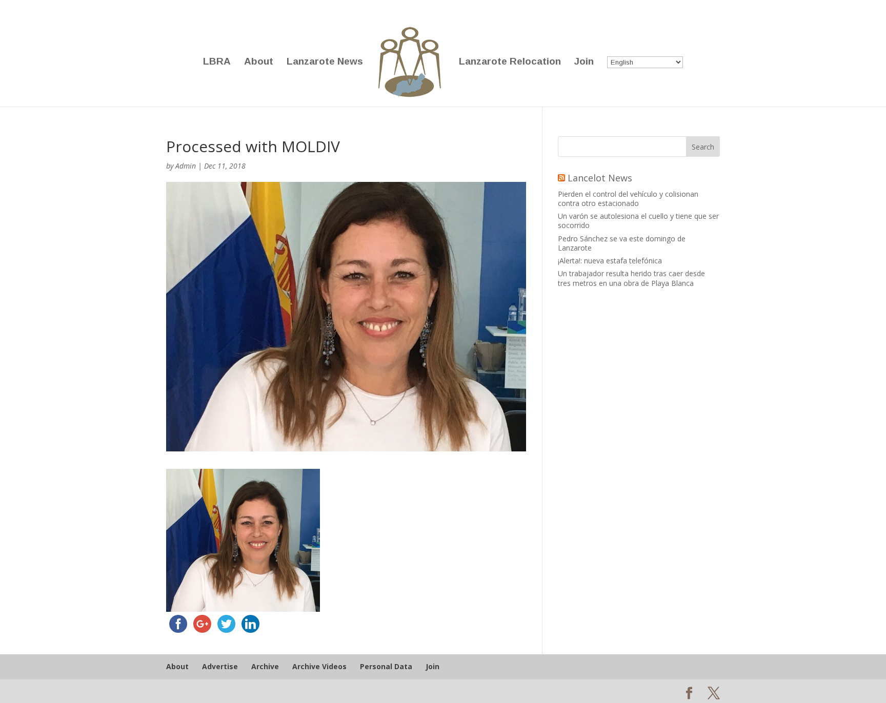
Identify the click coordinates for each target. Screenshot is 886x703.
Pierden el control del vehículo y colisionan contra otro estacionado (628, 198)
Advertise (220, 666)
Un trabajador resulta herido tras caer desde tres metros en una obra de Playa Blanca (631, 277)
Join (584, 62)
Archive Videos (319, 666)
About (258, 62)
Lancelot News (600, 178)
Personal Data (386, 666)
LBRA (217, 62)
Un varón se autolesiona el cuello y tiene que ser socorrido (638, 220)
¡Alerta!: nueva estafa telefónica (610, 260)
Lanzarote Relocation (510, 62)
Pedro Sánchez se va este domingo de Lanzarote (622, 243)
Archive (265, 666)
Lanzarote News (325, 62)
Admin (185, 166)
